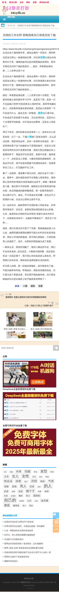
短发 (20, 491)
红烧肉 (13, 496)
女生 (34, 476)
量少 (24, 505)
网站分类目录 (45, 582)
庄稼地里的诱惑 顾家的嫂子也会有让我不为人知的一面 (27, 552)
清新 (6, 486)
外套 (52, 472)
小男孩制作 (29, 588)
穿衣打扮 (11, 25)
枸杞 (42, 481)
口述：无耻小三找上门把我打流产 (39, 305)
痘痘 (39, 487)
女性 (21, 2)
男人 (23, 486)
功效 (28, 471)
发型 (35, 2)
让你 (29, 500)
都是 (7, 505)
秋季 (39, 491)
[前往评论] (56, 522)
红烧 (6, 495)
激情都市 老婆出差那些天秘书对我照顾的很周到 (25, 297)
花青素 (21, 501)
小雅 (29, 136)
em (5, 472)
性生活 (8, 481)
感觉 (40, 113)
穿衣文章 (13, 2)
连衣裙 (44, 500)
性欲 (47, 477)
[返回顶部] (56, 529)
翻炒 (21, 495)
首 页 (4, 2)
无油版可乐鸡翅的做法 (13, 539)
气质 (51, 481)
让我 (36, 501)
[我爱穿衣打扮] (29, 10)
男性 (28, 2)
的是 (6, 491)
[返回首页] (56, 515)
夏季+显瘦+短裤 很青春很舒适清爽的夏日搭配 (23, 547)
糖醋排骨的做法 (11, 561)
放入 (26, 481)
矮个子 (30, 491)
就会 (40, 477)
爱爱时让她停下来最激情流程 (16, 556)
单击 (35, 472)
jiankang (6, 43)
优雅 (11, 472)
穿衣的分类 (44, 2)
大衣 (6, 476)
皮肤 (13, 491)
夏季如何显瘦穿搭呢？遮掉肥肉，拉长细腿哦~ (24, 543)
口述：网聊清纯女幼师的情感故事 (18, 530)
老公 (28, 495)
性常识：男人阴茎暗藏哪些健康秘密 (19, 534)
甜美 (14, 486)
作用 (18, 471)
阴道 (31, 505)
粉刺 (47, 491)
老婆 (42, 57)
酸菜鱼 (16, 505)
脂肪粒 (36, 495)
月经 (34, 481)
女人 (15, 476)
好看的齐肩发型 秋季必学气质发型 (19, 521)
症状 (32, 486)
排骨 (18, 481)
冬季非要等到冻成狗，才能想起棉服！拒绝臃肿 (24, 526)
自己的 (10, 500)
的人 (48, 485)
